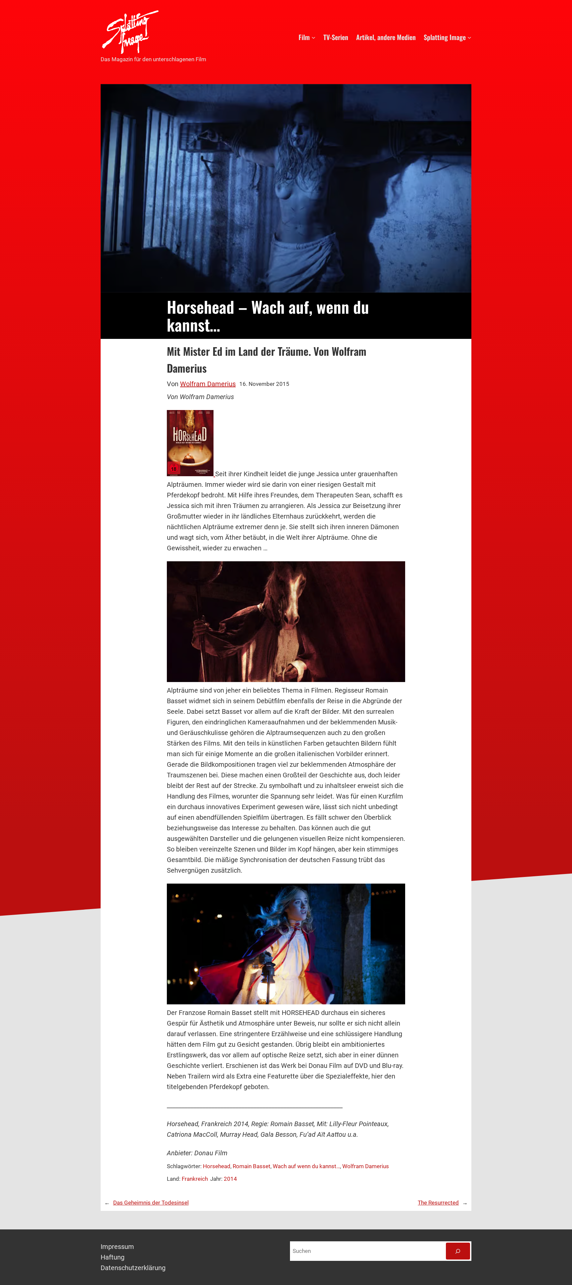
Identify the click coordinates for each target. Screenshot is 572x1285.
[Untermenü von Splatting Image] (469, 37)
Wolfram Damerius (208, 384)
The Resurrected (438, 1202)
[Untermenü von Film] (313, 37)
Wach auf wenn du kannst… (306, 1166)
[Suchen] (458, 1251)
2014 (230, 1178)
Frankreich (195, 1178)
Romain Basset (251, 1166)
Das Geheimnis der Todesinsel (151, 1202)
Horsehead (216, 1166)
